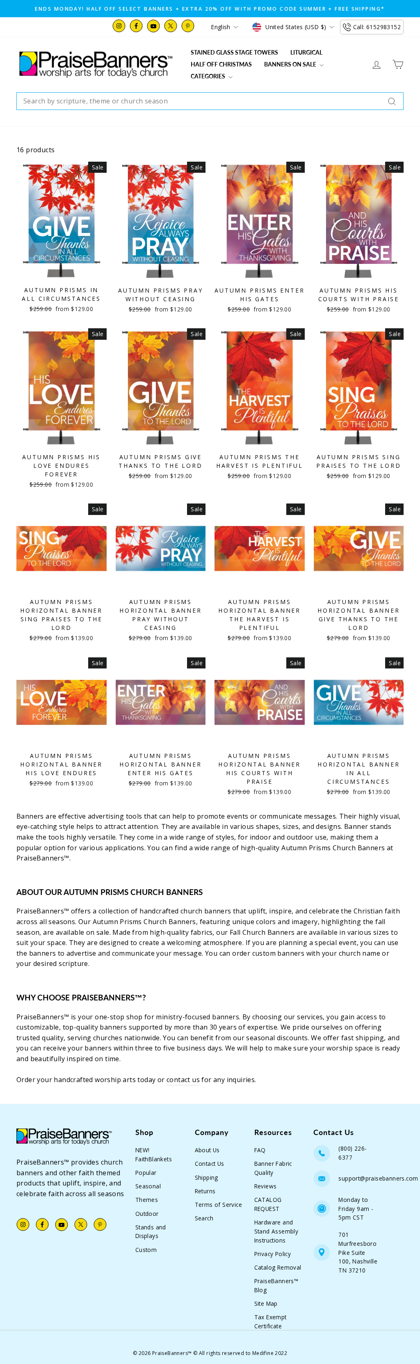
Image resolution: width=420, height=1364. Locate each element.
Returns (205, 1191)
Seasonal (148, 1186)
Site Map (266, 1303)
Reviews (265, 1186)
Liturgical (306, 52)
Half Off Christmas (221, 64)
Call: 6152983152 (377, 27)
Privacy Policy (272, 1254)
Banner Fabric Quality (273, 1168)
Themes (146, 1200)
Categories (208, 76)
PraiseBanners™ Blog (276, 1285)
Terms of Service (218, 1204)
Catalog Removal (277, 1267)
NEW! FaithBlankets (153, 1154)
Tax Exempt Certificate (270, 1321)
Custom (146, 1250)
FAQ (260, 1150)
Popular (146, 1172)
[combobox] (210, 101)
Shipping (206, 1177)
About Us (207, 1150)
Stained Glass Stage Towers (234, 52)
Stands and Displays (150, 1231)
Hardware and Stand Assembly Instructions (276, 1231)
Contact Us (209, 1163)
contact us (183, 1079)
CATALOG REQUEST (268, 1204)
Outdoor (147, 1214)
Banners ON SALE (290, 64)
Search (204, 1218)
